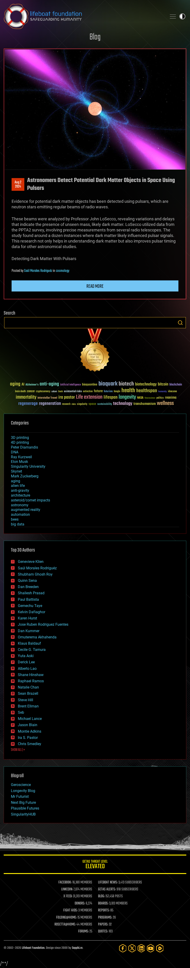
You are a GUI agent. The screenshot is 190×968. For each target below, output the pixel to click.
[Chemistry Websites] (95, 351)
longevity (127, 397)
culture (54, 391)
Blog (95, 37)
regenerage (28, 403)
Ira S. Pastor (28, 737)
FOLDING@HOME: (66, 918)
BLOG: (101, 896)
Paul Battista (28, 599)
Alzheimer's (31, 385)
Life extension (89, 397)
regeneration (50, 403)
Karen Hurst (27, 618)
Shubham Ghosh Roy (35, 574)
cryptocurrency (43, 391)
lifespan (110, 397)
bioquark (107, 384)
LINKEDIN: (67, 889)
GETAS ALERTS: (107, 889)
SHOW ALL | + (18, 750)
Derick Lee (26, 662)
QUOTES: (103, 932)
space (92, 404)
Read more (95, 286)
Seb (21, 712)
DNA (14, 452)
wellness (165, 404)
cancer (31, 391)
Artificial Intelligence (70, 384)
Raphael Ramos (31, 681)
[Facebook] (123, 948)
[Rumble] (160, 948)
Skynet (16, 471)
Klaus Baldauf (29, 643)
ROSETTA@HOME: (65, 925)
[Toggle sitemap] (173, 16)
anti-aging (49, 384)
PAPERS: (103, 925)
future (98, 391)
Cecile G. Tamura (32, 649)
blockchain (175, 385)
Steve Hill (25, 700)
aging (15, 384)
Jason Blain (27, 725)
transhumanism (144, 404)
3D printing (20, 437)
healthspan (146, 391)
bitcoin (163, 384)
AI (23, 384)
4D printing (20, 442)
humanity (162, 391)
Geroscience (21, 785)
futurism (108, 391)
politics (160, 398)
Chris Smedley (29, 744)
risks (74, 404)
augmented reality (25, 509)
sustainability (104, 404)
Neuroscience (150, 398)
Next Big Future (23, 802)
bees (15, 519)
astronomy (19, 505)
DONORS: (80, 904)
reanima (170, 397)
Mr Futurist (20, 796)
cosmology (62, 271)
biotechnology (146, 384)
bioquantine (89, 384)
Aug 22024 (18, 184)
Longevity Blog (23, 791)
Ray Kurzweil (21, 457)
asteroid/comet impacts (30, 500)
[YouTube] (150, 948)
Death (60, 391)
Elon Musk (19, 461)
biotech (126, 384)
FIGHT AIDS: (70, 910)
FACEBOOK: (65, 883)
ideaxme (172, 391)
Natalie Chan (28, 687)
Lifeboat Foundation (33, 948)
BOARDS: (103, 904)
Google (117, 391)
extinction (88, 391)
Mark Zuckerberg (24, 476)
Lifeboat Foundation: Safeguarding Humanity (83, 16)
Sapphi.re (77, 948)
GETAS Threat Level (95, 865)
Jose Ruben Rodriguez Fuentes (43, 624)
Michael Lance (30, 718)
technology (122, 404)
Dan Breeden (28, 587)
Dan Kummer (28, 631)
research (66, 404)
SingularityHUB (23, 814)
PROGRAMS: (105, 918)
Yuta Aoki (26, 656)
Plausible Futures (25, 808)
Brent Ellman (28, 706)
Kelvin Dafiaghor (31, 612)
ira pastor (66, 397)
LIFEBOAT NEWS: (108, 883)
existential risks (73, 391)
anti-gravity (20, 490)
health (128, 390)
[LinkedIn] (141, 948)
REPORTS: (104, 910)
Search (180, 322)
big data (17, 524)
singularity (82, 404)
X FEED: (67, 896)
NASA (140, 398)
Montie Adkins (29, 731)
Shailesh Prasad (31, 593)
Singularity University (28, 466)
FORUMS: (83, 932)
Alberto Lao (27, 668)
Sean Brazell (28, 693)
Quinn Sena (27, 580)
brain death (20, 391)
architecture (20, 495)
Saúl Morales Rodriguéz (38, 271)
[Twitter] (132, 948)
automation (20, 514)
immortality (26, 397)
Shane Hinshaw (31, 675)
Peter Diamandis (24, 447)
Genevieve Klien (31, 561)
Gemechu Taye (30, 606)
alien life (18, 485)
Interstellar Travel (47, 398)
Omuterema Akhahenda (37, 637)
